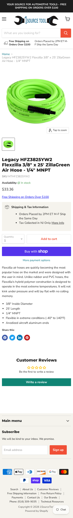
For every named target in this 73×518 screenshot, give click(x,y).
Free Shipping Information (21, 493)
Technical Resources (52, 501)
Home (6, 54)
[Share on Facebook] (5, 338)
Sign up (58, 450)
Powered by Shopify (36, 511)
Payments (17, 497)
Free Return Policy (51, 493)
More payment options (36, 260)
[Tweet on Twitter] (12, 338)
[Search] (66, 33)
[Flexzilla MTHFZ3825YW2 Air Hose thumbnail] (8, 144)
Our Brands (50, 497)
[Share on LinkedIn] (20, 338)
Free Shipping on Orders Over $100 (25, 197)
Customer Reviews (48, 489)
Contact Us (33, 497)
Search (14, 489)
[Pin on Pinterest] (27, 338)
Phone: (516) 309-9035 (23, 501)
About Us (27, 489)
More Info (58, 223)
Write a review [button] (36, 382)
